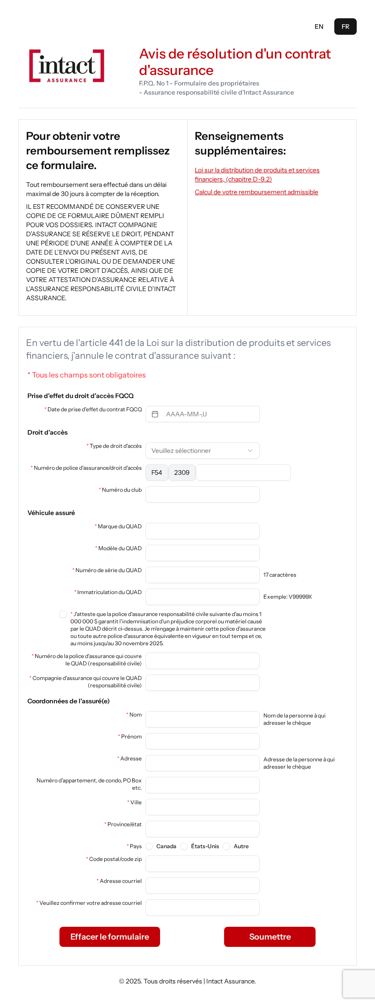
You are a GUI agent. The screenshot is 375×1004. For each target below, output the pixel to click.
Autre (241, 846)
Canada (166, 846)
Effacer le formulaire (109, 937)
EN (319, 26)
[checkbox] (63, 614)
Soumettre (270, 937)
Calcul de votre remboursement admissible (256, 192)
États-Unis (205, 846)
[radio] (149, 846)
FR (345, 26)
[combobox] (202, 450)
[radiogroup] (197, 846)
